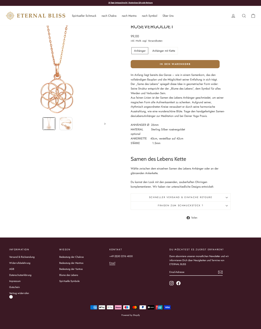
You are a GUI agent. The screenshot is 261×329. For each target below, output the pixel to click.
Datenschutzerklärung (20, 275)
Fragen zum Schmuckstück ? (180, 205)
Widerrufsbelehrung (19, 263)
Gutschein (14, 287)
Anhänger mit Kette (163, 51)
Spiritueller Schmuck (84, 16)
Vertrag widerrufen (19, 293)
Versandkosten (155, 40)
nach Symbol (149, 16)
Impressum (15, 281)
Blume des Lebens (68, 275)
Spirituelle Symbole (69, 281)
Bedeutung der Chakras (71, 257)
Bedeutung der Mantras (71, 263)
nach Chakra (109, 16)
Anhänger (140, 51)
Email (112, 263)
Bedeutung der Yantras (71, 269)
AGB (11, 269)
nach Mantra (129, 16)
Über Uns (168, 16)
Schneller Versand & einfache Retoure (180, 197)
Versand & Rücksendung (22, 257)
